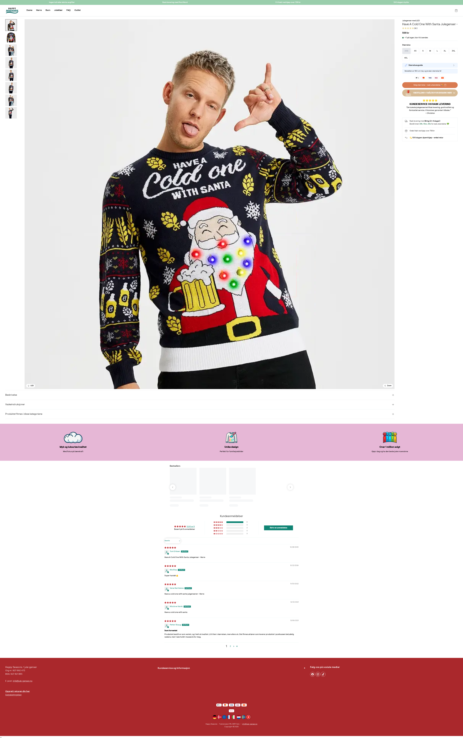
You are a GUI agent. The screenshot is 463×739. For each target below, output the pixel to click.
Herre (39, 10)
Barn (48, 10)
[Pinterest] (318, 674)
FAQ (68, 10)
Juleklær (58, 10)
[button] (408, 28)
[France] (229, 717)
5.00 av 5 (191, 527)
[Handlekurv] (456, 10)
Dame (29, 10)
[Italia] (234, 717)
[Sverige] (243, 717)
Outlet (77, 10)
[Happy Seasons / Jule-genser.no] (12, 10)
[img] (170, 548)
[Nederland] (239, 717)
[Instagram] (312, 674)
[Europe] (224, 717)
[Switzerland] (248, 717)
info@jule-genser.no (22, 681)
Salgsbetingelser (13, 695)
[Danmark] (219, 717)
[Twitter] (323, 674)
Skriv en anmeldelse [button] (278, 528)
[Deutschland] (215, 717)
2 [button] (230, 646)
